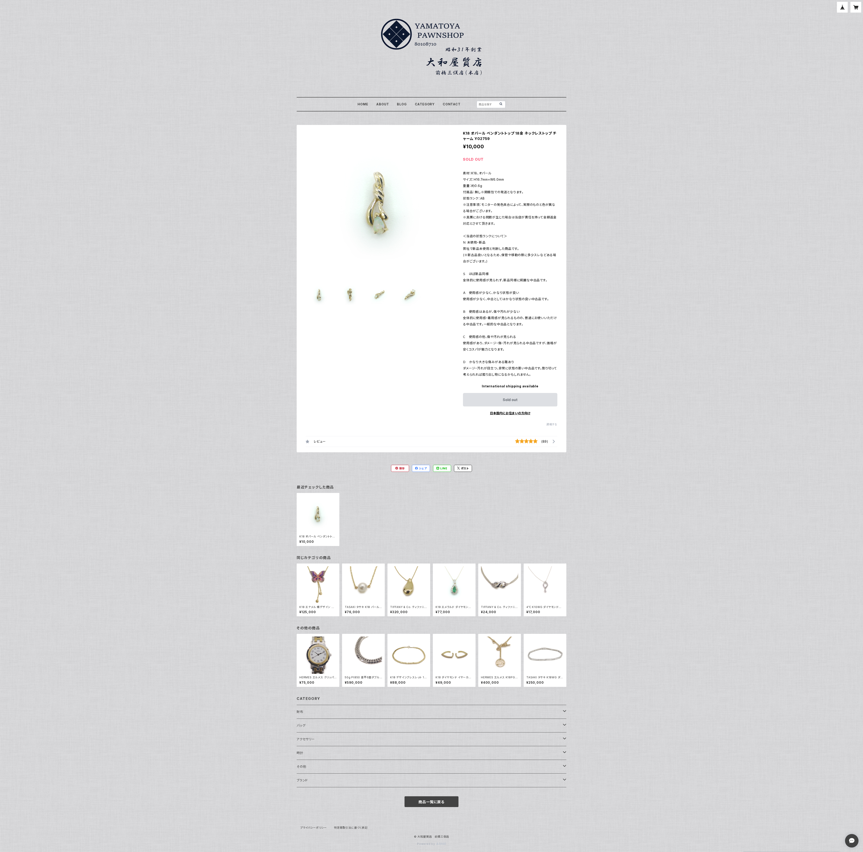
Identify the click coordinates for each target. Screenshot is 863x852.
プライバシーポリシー (313, 827)
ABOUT (382, 104)
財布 (300, 712)
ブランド (302, 780)
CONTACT (451, 104)
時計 (300, 753)
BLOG (402, 104)
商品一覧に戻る (431, 802)
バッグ (301, 725)
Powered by (426, 843)
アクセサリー (306, 739)
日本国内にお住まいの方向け (510, 413)
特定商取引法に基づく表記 (351, 827)
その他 (301, 766)
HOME (363, 104)
